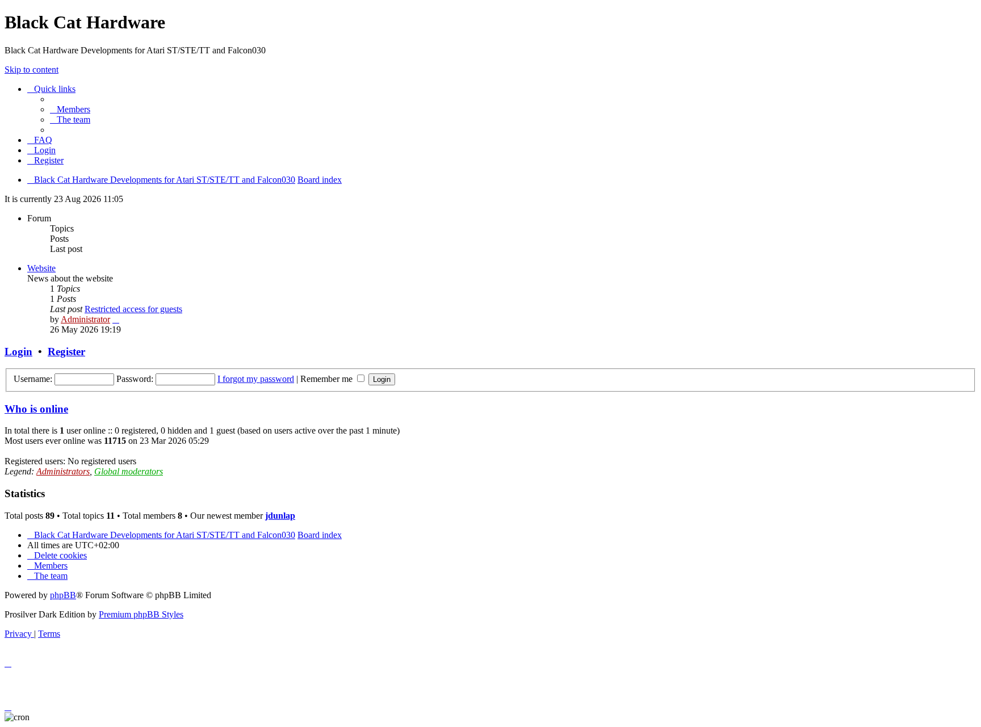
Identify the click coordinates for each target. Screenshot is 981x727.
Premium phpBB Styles (141, 614)
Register (66, 352)
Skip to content (31, 69)
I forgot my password (255, 379)
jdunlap (280, 515)
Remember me (327, 379)
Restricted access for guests (133, 309)
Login (18, 352)
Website (41, 268)
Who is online (36, 409)
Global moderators (128, 471)
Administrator (85, 319)
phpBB (63, 595)
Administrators (63, 471)
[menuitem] (70, 109)
